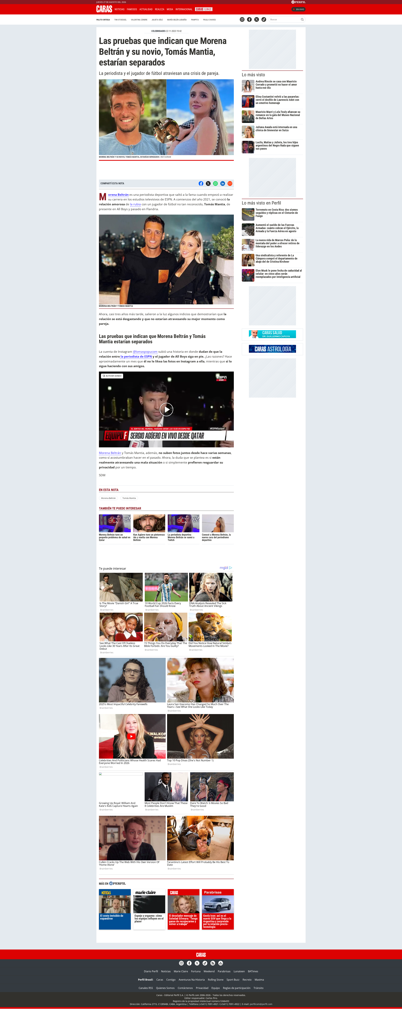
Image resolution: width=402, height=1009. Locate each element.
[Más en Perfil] (117, 884)
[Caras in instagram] (242, 19)
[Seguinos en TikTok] (263, 19)
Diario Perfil (151, 971)
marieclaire (149, 893)
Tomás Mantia (129, 498)
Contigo (171, 979)
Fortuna (196, 971)
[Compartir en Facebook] (201, 183)
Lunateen (239, 971)
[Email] (230, 183)
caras (184, 893)
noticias (115, 893)
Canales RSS (146, 988)
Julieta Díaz (157, 20)
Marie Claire (181, 971)
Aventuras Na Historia (192, 979)
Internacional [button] (184, 9)
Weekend (209, 971)
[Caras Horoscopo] (272, 351)
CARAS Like (203, 9)
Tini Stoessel (120, 20)
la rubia (135, 204)
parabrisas (218, 893)
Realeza (159, 9)
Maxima (259, 979)
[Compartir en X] (208, 183)
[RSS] (212, 963)
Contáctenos (185, 988)
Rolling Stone (215, 979)
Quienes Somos (165, 988)
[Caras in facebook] (249, 19)
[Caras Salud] (272, 337)
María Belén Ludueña (177, 20)
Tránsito (258, 988)
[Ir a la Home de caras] (104, 11)
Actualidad (145, 9)
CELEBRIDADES (158, 31)
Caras (159, 979)
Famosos (132, 9)
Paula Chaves (209, 20)
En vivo (300, 9)
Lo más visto (253, 74)
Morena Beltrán (110, 453)
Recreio (247, 979)
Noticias (119, 9)
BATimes (253, 971)
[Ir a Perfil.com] (298, 2)
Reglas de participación (236, 988)
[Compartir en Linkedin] (222, 183)
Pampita (195, 20)
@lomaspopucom (145, 351)
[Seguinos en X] (256, 19)
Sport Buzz (233, 979)
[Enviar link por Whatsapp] (215, 183)
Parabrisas (224, 971)
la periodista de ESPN (136, 356)
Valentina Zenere (139, 20)
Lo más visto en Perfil (261, 203)
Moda (170, 9)
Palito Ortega (103, 20)
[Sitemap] (220, 963)
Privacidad (202, 988)
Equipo (216, 988)
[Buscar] (302, 19)
